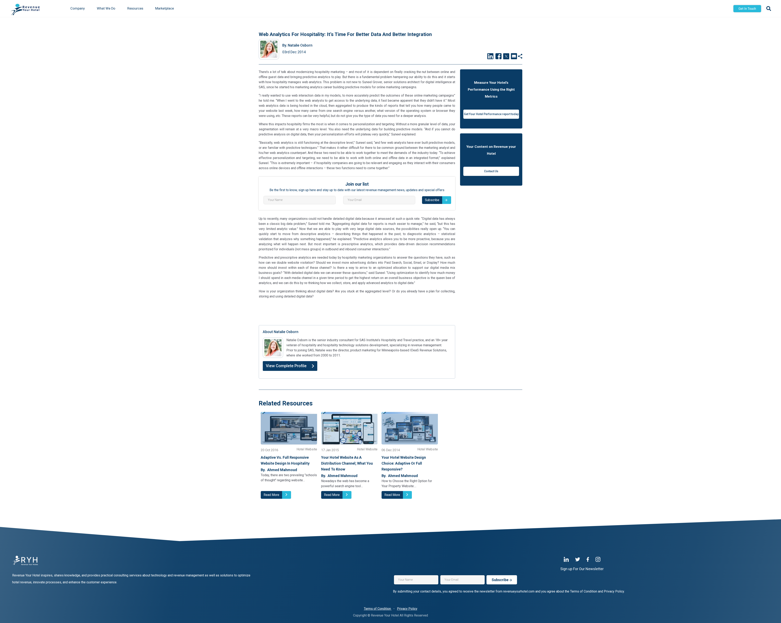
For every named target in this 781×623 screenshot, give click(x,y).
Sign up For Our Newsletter (582, 569)
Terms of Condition (378, 609)
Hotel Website (307, 449)
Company (77, 8)
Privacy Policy (407, 609)
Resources (135, 8)
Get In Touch (747, 9)
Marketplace (164, 8)
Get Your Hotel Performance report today (491, 114)
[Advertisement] (357, 311)
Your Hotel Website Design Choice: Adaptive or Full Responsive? (404, 463)
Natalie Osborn (297, 45)
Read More (271, 495)
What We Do (106, 8)
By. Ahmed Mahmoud (279, 469)
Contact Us (491, 171)
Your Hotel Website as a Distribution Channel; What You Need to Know (347, 463)
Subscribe (432, 200)
